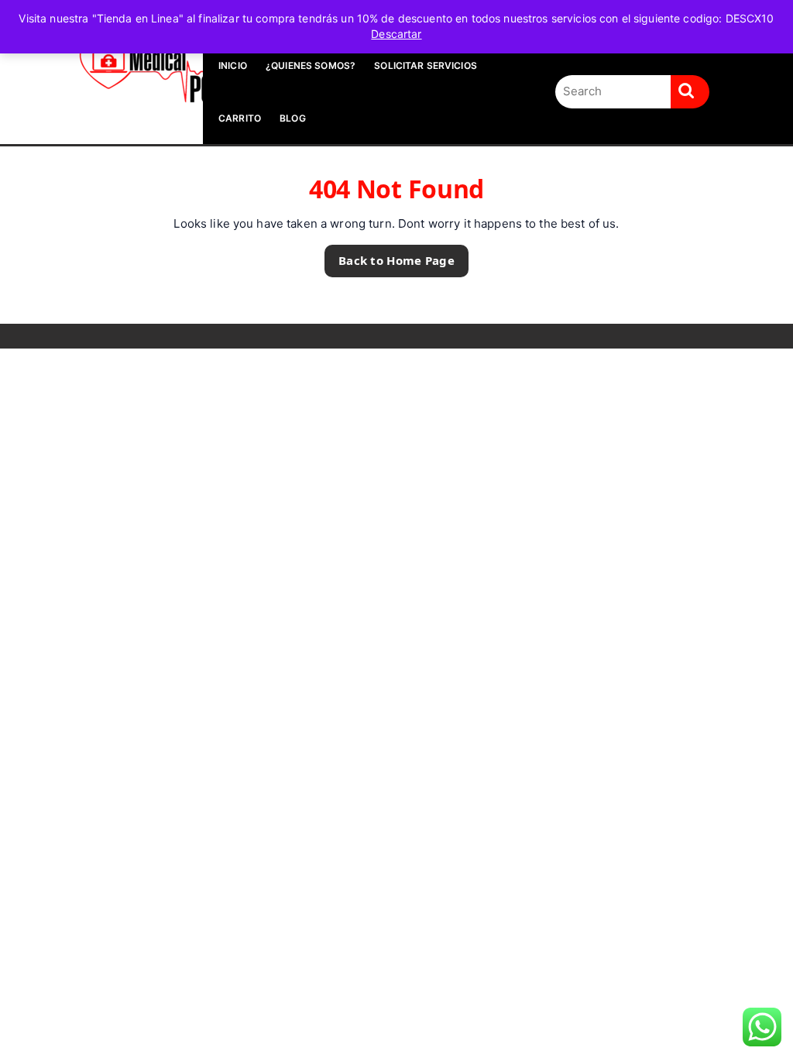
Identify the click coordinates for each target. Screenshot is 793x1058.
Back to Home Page (389, 256)
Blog (293, 118)
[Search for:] (613, 91)
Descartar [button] (396, 33)
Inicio (232, 65)
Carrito (239, 118)
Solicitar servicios (425, 65)
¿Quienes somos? (310, 65)
